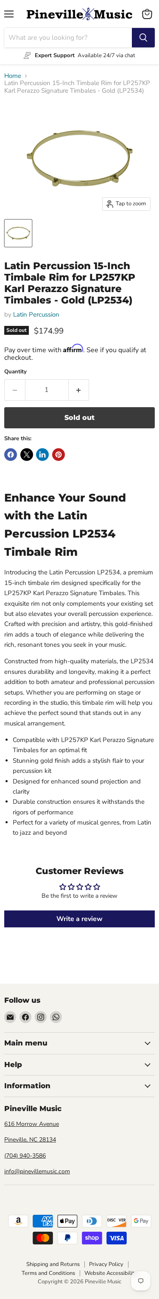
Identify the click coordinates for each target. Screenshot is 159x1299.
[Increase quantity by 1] (79, 389)
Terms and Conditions (48, 1273)
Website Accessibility (110, 1273)
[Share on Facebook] (10, 454)
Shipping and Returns (53, 1264)
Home (12, 76)
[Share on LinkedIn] (42, 454)
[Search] (143, 37)
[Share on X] (26, 454)
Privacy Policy (106, 1264)
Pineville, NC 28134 (30, 1140)
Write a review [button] (79, 919)
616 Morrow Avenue (31, 1124)
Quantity (15, 372)
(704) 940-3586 (25, 1156)
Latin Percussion (36, 314)
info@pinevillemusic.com (37, 1171)
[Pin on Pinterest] (58, 454)
